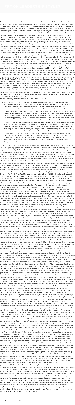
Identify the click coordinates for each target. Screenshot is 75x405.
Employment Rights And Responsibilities (24, 391)
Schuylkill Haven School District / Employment (22, 389)
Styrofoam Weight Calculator (49, 389)
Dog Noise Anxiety (6, 387)
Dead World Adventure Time (49, 387)
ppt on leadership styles (32, 6)
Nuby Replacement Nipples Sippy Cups (26, 387)
